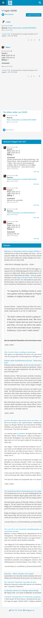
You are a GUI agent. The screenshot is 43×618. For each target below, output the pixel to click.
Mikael (8, 47)
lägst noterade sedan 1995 (27, 277)
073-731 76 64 (16, 610)
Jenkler (8, 22)
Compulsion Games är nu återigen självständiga (21, 590)
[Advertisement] (21, 102)
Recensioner (9, 14)
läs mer (36, 171)
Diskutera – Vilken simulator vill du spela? (19, 574)
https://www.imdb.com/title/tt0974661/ (22, 28)
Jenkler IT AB (6, 34)
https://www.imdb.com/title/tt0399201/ (21, 213)
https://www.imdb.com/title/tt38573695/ (21, 120)
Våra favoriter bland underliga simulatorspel (20, 352)
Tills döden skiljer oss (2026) (15, 112)
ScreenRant (21, 433)
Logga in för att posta (33, 15)
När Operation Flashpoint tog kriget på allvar (20, 582)
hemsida (31, 365)
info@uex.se (29, 610)
